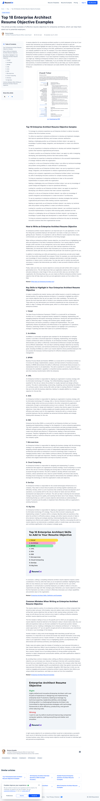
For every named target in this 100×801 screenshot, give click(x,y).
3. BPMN (8, 64)
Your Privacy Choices (52, 797)
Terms (43, 797)
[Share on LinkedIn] (12, 96)
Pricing (76, 2)
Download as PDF (54, 119)
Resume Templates (53, 2)
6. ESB (7, 71)
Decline (22, 795)
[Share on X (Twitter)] (4, 96)
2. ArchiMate (9, 62)
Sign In (84, 2)
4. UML (7, 66)
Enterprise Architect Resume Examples (42, 675)
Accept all (34, 795)
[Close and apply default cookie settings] (39, 785)
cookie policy (25, 791)
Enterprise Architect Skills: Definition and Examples (46, 595)
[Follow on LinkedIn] (79, 751)
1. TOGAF (8, 60)
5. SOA (7, 69)
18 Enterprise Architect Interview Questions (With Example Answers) (39, 777)
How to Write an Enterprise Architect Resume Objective (10, 52)
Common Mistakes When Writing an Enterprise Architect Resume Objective (12, 83)
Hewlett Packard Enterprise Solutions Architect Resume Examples (65, 777)
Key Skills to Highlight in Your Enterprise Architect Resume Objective (10, 56)
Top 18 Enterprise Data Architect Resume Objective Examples (12, 777)
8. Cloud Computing (11, 75)
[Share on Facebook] (8, 96)
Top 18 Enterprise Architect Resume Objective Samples (12, 48)
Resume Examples (66, 2)
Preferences (9, 795)
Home (2, 9)
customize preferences (10, 791)
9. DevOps (8, 77)
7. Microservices (10, 73)
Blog (8, 9)
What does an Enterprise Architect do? (42, 281)
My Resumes (92, 2)
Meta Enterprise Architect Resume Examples (67, 786)
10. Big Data (9, 80)
